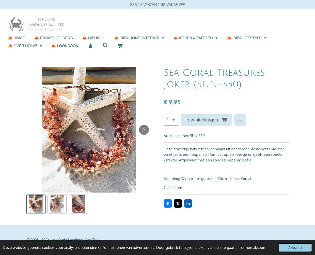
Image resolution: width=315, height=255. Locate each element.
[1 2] (171, 120)
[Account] (90, 46)
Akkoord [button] (295, 247)
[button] (36, 204)
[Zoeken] (105, 45)
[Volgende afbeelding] (144, 130)
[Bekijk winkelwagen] (120, 46)
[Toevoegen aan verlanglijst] (240, 120)
